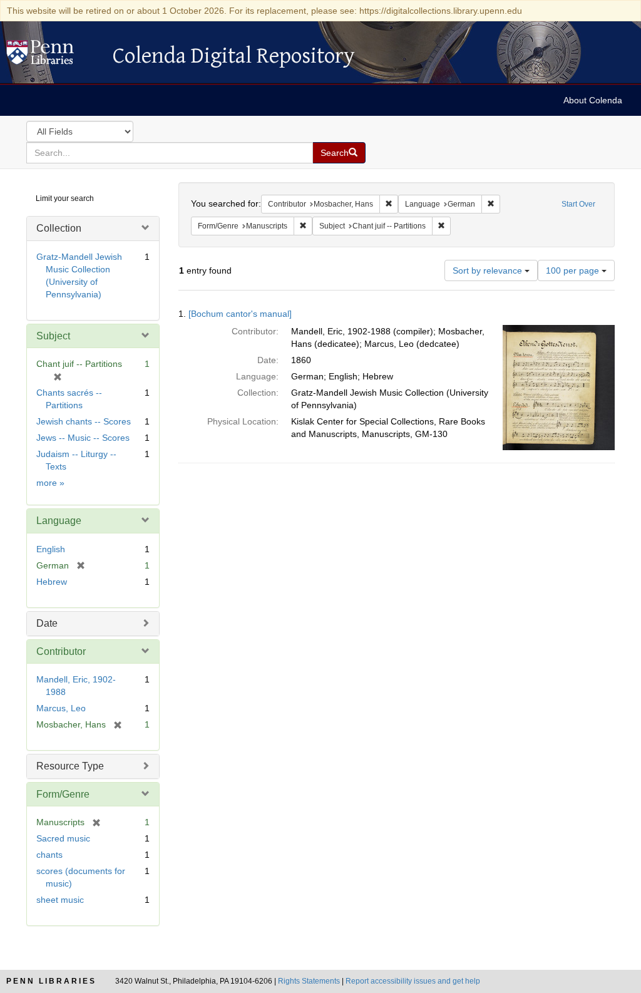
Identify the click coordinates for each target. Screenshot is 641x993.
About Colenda (592, 100)
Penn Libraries (51, 981)
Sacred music (63, 838)
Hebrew (51, 582)
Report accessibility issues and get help (413, 981)
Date (47, 623)
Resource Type (70, 766)
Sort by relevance (489, 270)
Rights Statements (309, 981)
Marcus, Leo (61, 708)
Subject (53, 336)
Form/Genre (63, 794)
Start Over (578, 204)
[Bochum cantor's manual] (240, 314)
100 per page (574, 270)
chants (49, 855)
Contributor (61, 651)
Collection (58, 228)
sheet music (60, 900)
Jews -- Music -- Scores (83, 438)
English (50, 549)
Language (58, 520)
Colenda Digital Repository (53, 55)
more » (50, 483)
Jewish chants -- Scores (83, 421)
